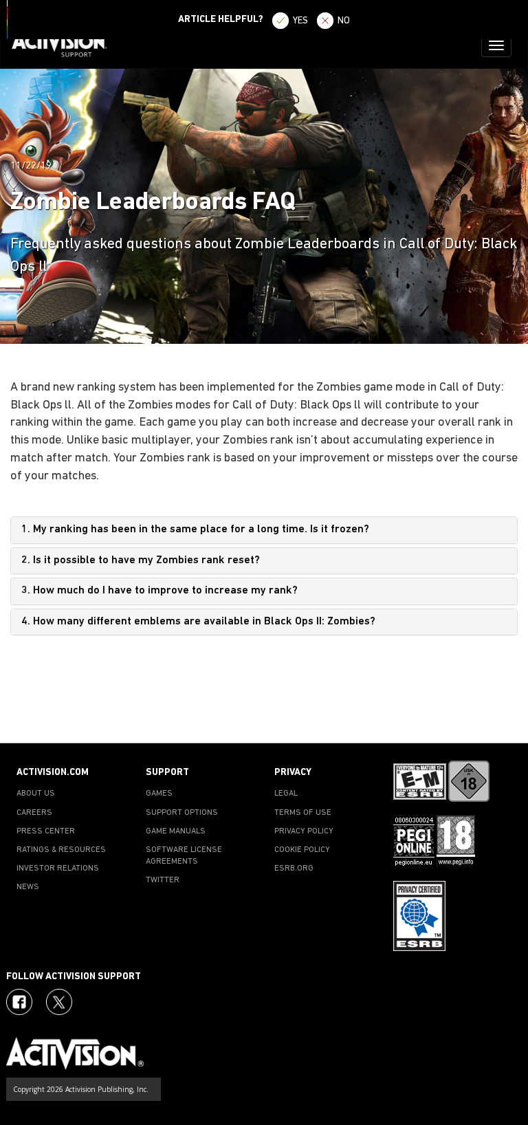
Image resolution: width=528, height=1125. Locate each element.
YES (300, 21)
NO (344, 21)
